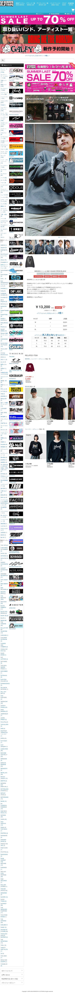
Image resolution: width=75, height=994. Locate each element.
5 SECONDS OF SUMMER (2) (4, 549)
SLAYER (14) (4, 897)
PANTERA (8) (4, 833)
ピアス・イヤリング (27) (4, 200)
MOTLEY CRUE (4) (3, 793)
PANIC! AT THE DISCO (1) (4, 829)
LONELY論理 (12, 482)
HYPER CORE (13, 510)
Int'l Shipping (38, 276)
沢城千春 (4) (4, 423)
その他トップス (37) (4, 141)
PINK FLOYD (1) (4, 848)
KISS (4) (3, 728)
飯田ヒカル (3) (4, 365)
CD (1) (2, 237)
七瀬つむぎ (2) (4, 491)
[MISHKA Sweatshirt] (30, 367)
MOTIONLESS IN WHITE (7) (4, 789)
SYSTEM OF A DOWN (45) (4, 930)
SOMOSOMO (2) (4, 339)
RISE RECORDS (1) (4, 880)
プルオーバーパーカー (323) (4, 124)
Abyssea (11, 246)
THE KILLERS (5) (4, 725)
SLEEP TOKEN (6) (3, 900)
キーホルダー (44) (4, 229)
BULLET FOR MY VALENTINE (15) (4, 630)
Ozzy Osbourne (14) (3, 823)
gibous (11, 190)
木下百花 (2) (4, 391)
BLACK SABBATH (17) (3, 607)
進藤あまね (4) (4, 438)
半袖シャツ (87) (4, 81)
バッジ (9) (3, 218)
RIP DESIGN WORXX (15, 615)
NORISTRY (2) (4, 307)
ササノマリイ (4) (4, 419)
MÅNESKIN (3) (4, 759)
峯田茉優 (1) (4, 523)
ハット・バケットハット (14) (4, 161)
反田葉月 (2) (4, 462)
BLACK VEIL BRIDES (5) (4, 612)
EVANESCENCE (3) (5, 684)
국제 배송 (63, 276)
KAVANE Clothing (14, 183)
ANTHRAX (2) (4, 556)
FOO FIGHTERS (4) (4, 697)
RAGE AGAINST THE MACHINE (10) (3, 862)
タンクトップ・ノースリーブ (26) (4, 76)
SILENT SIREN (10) (4, 330)
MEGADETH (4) (4, 769)
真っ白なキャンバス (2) (4, 516)
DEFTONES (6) (4, 662)
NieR (10, 447)
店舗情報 (71, 4)
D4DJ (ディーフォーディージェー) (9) (4, 266)
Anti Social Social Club (15, 566)
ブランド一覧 (30, 4)
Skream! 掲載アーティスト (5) (4, 334)
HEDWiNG (12, 475)
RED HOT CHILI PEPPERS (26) (3, 874)
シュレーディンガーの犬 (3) (4, 433)
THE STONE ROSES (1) (4, 915)
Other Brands (12, 594)
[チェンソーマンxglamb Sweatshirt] (35, 446)
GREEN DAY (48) (4, 702)
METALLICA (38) (4, 773)
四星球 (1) (3, 442)
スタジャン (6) (4, 133)
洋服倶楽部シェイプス (15, 406)
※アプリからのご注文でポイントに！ (37, 55)
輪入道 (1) (3, 537)
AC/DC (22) (4, 553)
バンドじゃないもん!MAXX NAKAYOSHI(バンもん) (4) (5, 502)
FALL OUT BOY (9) (3, 692)
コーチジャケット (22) (4, 137)
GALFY (11, 73)
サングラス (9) (4, 170)
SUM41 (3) (3, 927)
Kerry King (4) (4, 722)
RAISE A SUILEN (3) (4, 319)
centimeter (12, 225)
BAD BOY (11, 413)
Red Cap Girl (12, 135)
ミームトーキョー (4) (4, 520)
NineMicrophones (14, 308)
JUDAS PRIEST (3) (4, 718)
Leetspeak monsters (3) (4, 294)
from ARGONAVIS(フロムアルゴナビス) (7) (5, 283)
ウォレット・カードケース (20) (4, 190)
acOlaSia (11, 573)
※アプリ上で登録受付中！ (50, 335)
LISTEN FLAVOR (13, 128)
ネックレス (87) (4, 174)
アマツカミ (12, 280)
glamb (10, 94)
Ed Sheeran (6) (4, 676)
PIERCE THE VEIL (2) (4, 844)
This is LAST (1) (4, 349)
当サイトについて (7, 971)
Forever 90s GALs (14, 434)
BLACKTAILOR (13, 218)
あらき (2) (3, 362)
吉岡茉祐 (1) (4, 532)
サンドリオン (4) (4, 426)
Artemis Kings (13, 259)
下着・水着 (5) (4, 215)
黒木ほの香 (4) (4, 399)
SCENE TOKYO (13, 87)
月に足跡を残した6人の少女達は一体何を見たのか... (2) (4, 468)
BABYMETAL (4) (4, 250)
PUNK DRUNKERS (14, 142)
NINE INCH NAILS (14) (4, 811)
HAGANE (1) (4, 288)
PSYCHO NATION (14, 114)
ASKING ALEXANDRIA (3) (4, 563)
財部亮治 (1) (4, 460)
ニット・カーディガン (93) (4, 114)
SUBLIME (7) (4, 925)
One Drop (11, 335)
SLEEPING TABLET (14, 273)
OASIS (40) (4, 819)
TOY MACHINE (13, 177)
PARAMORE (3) (4, 836)
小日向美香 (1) (4, 409)
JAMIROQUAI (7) (4, 714)
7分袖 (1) (3, 105)
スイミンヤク (12, 530)
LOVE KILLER (13, 544)
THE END (11, 356)
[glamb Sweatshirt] (57, 446)
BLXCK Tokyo (12, 461)
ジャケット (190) (4, 129)
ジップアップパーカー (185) (4, 118)
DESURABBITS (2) (5, 271)
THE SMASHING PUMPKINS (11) (4, 910)
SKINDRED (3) (4, 893)
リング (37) (4, 204)
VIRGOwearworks (14, 107)
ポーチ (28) (4, 180)
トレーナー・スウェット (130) (4, 108)
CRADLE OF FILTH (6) (4, 650)
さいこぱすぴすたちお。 (15, 266)
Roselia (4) (4, 327)
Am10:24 (11, 322)
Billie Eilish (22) (4, 602)
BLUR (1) (3, 618)
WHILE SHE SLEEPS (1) (4, 960)
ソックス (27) (4, 197)
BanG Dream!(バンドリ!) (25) (4, 255)
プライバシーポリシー (8, 983)
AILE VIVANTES (13, 454)
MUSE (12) (4, 801)
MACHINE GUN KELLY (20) (4, 754)
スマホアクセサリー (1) (4, 221)
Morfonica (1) (4, 304)
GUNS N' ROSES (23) (4, 706)
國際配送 (55, 276)
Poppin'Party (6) (4, 315)
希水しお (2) (4, 389)
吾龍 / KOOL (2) (4, 413)
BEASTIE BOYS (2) (3, 592)
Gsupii (11, 349)
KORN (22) (3, 738)
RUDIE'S (11, 156)
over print (11, 80)
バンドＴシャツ (55, 4)
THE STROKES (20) (3, 920)
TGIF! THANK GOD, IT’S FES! (15, 370)
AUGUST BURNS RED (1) (4, 569)
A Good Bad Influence (15, 197)
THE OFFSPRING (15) (4, 941)
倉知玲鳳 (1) (4, 396)
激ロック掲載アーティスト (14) (4, 404)
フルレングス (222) (4, 101)
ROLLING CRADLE (14, 392)
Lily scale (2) (4, 297)
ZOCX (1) (3, 357)
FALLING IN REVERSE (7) (4, 688)
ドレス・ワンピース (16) (4, 152)
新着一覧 (69, 14)
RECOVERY (12, 239)
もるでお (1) (4, 526)
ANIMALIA (12, 523)
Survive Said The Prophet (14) (4, 344)
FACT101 (11, 503)
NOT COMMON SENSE (15, 580)
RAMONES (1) (4, 868)
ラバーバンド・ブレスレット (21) (4, 210)
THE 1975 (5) (4, 545)
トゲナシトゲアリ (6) (4, 485)
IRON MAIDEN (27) (4, 710)
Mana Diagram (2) (4, 300)
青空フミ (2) (4, 359)
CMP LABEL (12, 294)
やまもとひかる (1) (4, 529)
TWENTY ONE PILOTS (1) (4, 949)
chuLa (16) (3, 260)
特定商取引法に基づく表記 (10, 979)
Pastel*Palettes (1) (5, 311)
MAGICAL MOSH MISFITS (16, 170)
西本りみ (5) (4, 497)
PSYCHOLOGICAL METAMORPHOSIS (14, 551)
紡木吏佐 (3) (4, 473)
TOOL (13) (3, 945)
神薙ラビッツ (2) (4, 385)
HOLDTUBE (12, 601)
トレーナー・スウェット (57, 274)
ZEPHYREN (12, 559)
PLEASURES (12, 621)
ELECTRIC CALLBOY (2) (4, 680)
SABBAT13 (12, 315)
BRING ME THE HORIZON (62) (3, 623)
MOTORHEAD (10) (4, 798)
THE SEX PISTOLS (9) (4, 889)
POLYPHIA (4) (4, 852)
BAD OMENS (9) (4, 584)
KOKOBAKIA (12, 378)
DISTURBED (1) (4, 672)
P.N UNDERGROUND (15, 121)
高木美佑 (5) (4, 457)
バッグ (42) (4, 177)
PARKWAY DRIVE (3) (3, 840)
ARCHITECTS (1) (4, 559)
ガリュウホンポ (13, 516)
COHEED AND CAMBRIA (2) (4, 645)
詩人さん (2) (4, 429)
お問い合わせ (6, 975)
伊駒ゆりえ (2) (4, 369)
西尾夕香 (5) (4, 495)
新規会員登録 (55, 14)
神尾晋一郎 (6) (4, 381)
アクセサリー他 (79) (4, 225)
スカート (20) (4, 149)
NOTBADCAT (12, 301)
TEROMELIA (12, 537)
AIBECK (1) (4, 245)
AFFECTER (12, 608)
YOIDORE (11, 149)
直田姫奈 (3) (4, 447)
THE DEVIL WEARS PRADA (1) (4, 667)
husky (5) (3, 291)
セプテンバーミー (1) (4, 454)
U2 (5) (2, 953)
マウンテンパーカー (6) (4, 145)
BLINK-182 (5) (4, 615)
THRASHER (12, 385)
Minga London (13, 211)
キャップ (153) (3, 156)
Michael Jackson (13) (4, 777)
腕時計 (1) (3, 206)
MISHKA (47, 274)
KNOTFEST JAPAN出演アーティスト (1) (4, 733)
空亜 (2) (3, 393)
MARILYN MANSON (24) (3, 764)
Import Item (12, 587)
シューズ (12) (4, 195)
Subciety (11, 101)
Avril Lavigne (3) (4, 580)
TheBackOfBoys (13, 489)
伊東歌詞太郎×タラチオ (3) (4, 373)
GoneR (11, 399)
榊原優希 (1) (4, 416)
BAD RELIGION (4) (4, 588)
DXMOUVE (12, 329)
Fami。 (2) (3, 278)
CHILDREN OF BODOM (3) (4, 639)
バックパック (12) (4, 185)
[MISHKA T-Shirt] (35, 404)
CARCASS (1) (4, 635)
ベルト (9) (3, 182)
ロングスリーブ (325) (4, 89)
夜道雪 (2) (3, 535)
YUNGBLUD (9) (4, 964)
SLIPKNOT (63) (3, 904)
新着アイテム (20, 4)
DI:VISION (12, 468)
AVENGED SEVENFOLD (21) (4, 575)
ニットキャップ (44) (4, 166)
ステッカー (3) (4, 234)
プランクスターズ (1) (4, 512)
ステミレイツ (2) (4, 450)
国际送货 (47, 276)
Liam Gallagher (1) (4, 745)
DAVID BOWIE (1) (3, 654)
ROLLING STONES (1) (4, 885)
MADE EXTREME (14, 363)
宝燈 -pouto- (12, 287)
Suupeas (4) (4, 444)
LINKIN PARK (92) (4, 749)
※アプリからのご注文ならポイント (50, 313)
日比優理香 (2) (4, 508)
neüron (11, 342)
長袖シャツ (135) (4, 85)
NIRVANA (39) (3, 816)
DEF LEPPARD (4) (4, 658)
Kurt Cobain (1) (4, 741)
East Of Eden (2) (4, 275)
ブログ (64, 4)
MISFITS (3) (4, 781)
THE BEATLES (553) (3, 597)
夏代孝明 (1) (4, 488)
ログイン (41, 14)
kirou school (12, 628)
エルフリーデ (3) (4, 377)
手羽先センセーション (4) (4, 477)
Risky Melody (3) (4, 323)
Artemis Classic (13, 253)
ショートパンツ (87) (4, 97)
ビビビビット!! (13, 427)
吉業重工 (11, 232)
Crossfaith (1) (4, 262)
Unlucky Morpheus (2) (4, 353)
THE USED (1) (4, 956)
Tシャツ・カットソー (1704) (4, 70)
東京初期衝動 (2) (4, 481)
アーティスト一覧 (42, 4)
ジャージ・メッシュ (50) (4, 93)
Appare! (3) (4, 247)
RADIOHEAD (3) (4, 855)
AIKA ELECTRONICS (15, 420)
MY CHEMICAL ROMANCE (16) (4, 806)
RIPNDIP (11, 163)
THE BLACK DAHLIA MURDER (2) (4, 935)
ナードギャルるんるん (15, 440)
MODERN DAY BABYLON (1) (4, 784)
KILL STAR (12, 204)
